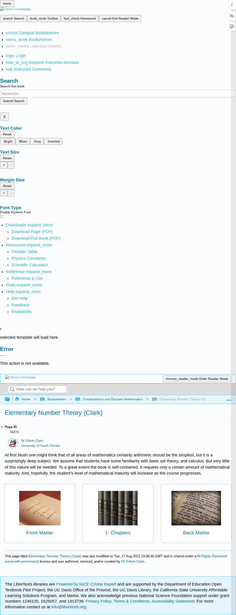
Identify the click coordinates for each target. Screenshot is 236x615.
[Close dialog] (3, 355)
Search (12, 389)
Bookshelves (57, 399)
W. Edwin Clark (32, 440)
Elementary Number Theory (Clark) (55, 556)
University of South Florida (40, 445)
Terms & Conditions (132, 601)
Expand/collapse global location (228, 398)
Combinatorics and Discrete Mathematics (113, 399)
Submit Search (13, 101)
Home (26, 399)
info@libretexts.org (68, 607)
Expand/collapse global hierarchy (10, 399)
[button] (20, 305)
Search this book (12, 86)
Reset (7, 134)
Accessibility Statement (173, 601)
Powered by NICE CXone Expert (86, 584)
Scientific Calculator (29, 265)
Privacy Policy (98, 601)
